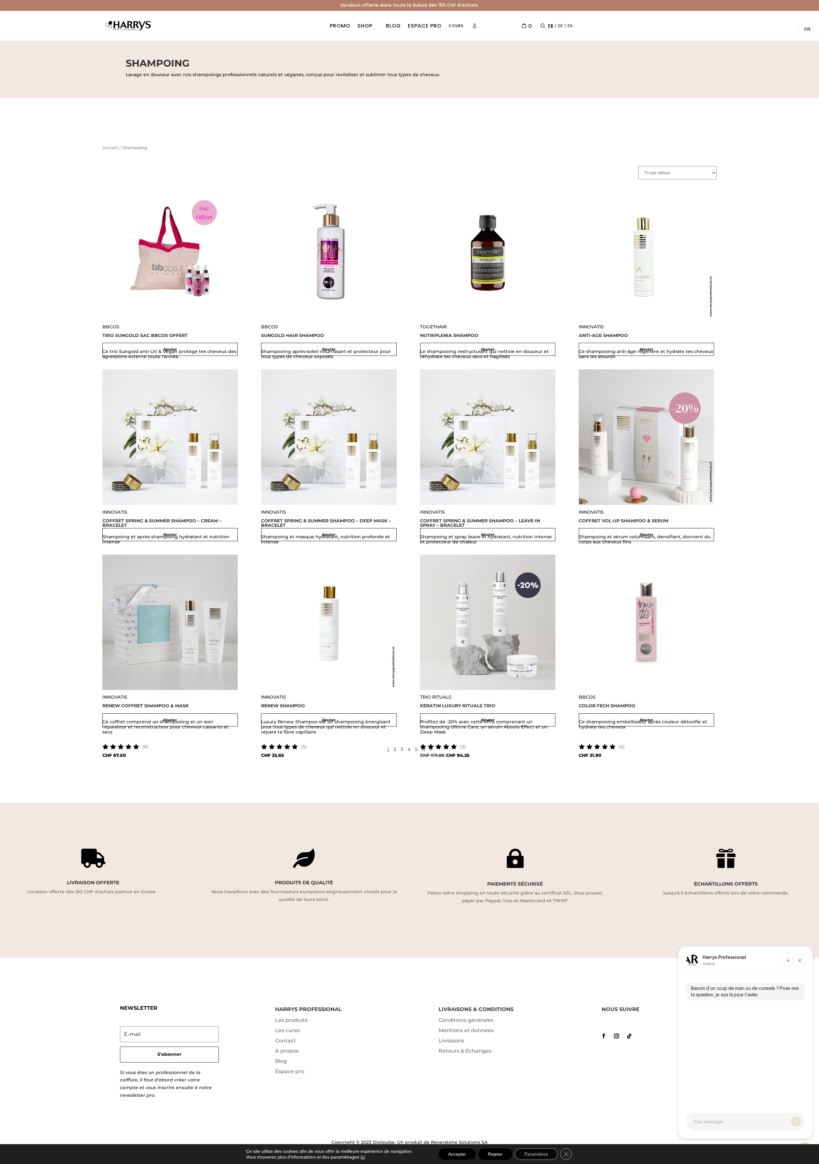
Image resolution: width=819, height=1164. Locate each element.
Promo (340, 25)
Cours (456, 25)
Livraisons (451, 1041)
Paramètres (536, 1154)
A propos (286, 1051)
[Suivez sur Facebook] (604, 1036)
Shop (364, 25)
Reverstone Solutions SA (459, 1142)
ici (363, 1157)
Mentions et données (466, 1030)
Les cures (287, 1030)
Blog (393, 25)
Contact (285, 1041)
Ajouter (170, 349)
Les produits (291, 1020)
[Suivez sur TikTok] (629, 1036)
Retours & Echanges (465, 1051)
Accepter (457, 1154)
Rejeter (495, 1154)
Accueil (110, 147)
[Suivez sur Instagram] (616, 1036)
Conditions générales (466, 1020)
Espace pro (424, 25)
